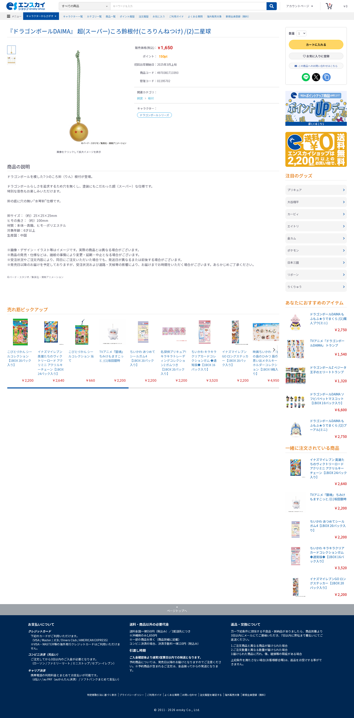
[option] (79, 97)
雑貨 (140, 98)
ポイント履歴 (127, 16)
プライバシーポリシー (131, 694)
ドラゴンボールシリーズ (154, 115)
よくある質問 (195, 16)
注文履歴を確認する (211, 694)
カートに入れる (316, 44)
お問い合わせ (189, 694)
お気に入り (159, 16)
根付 (151, 98)
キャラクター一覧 (73, 16)
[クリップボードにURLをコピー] (326, 77)
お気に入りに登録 (317, 56)
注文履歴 (144, 16)
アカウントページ (298, 6)
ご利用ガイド (176, 16)
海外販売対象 (214, 16)
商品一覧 (111, 16)
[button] (274, 350)
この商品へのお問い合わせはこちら (318, 66)
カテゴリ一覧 (94, 16)
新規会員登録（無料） (238, 16)
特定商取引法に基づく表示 (102, 694)
